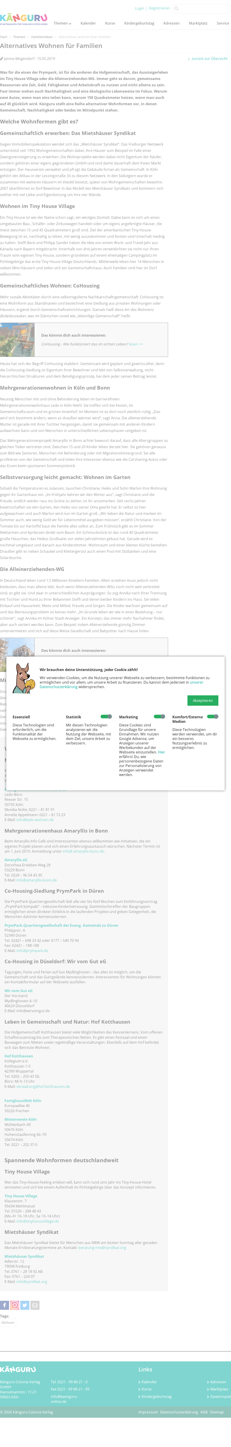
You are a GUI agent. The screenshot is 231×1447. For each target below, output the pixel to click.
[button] (202, 700)
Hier (161, 752)
